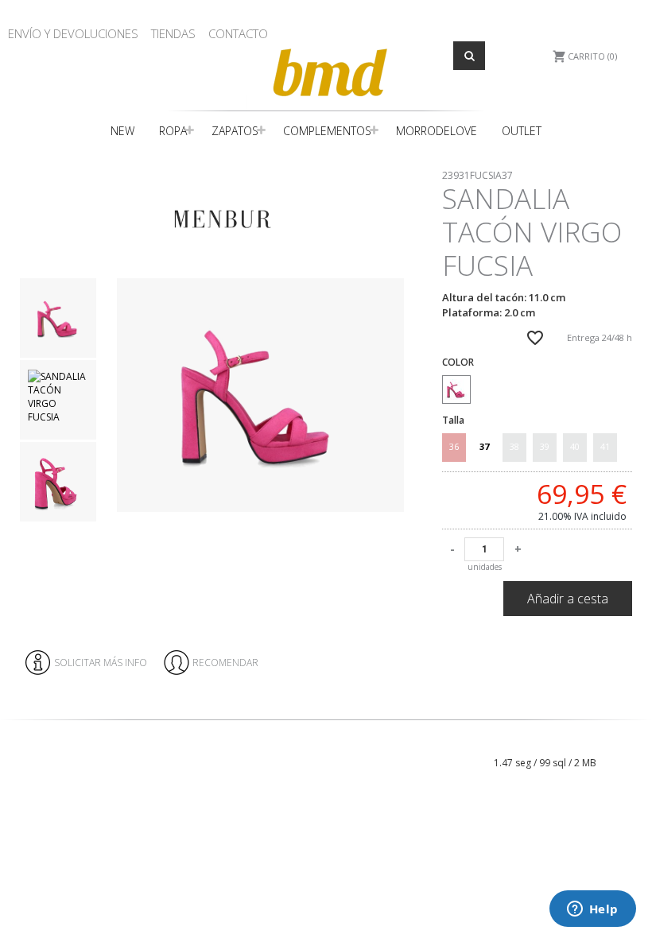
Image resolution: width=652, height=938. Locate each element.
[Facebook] (609, 735)
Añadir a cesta (567, 598)
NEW (122, 130)
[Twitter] (635, 735)
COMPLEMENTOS (327, 130)
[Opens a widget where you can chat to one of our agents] (592, 910)
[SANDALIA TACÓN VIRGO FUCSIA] (260, 395)
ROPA (173, 130)
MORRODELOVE (436, 130)
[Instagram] (622, 735)
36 (454, 446)
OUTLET (521, 130)
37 (484, 446)
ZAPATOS (235, 130)
